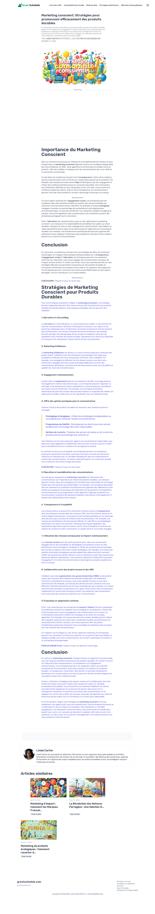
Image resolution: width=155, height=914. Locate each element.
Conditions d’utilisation (126, 884)
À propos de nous (124, 881)
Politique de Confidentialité (127, 890)
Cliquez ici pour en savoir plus (67, 281)
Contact (120, 886)
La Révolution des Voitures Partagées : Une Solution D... (86, 805)
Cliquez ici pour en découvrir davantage (80, 646)
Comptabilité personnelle (74, 5)
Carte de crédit (55, 5)
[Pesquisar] (147, 5)
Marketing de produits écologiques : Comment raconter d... (35, 849)
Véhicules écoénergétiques (131, 5)
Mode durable (91, 5)
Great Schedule (123, 888)
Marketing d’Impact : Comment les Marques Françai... (44, 807)
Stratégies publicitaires (109, 5)
